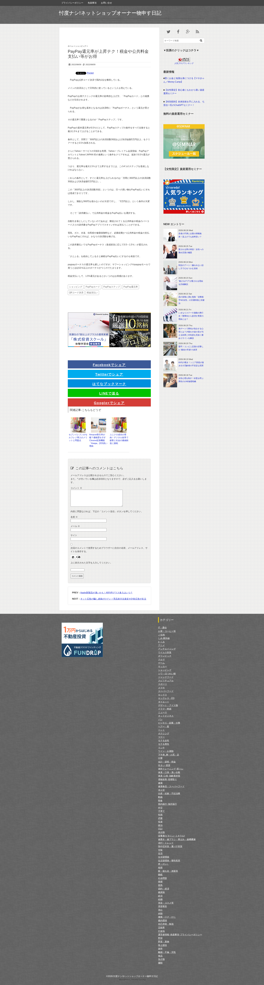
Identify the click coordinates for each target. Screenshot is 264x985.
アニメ (161, 645)
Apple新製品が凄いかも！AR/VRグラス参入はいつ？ (106, 592)
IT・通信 (162, 627)
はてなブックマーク (109, 384)
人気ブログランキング (184, 63)
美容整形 (162, 906)
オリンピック (164, 656)
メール (75, 526)
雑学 (160, 949)
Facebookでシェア (109, 365)
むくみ (161, 642)
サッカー (162, 666)
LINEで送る (109, 393)
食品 (160, 956)
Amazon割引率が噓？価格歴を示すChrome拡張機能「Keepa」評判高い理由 (98, 440)
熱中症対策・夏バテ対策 (170, 846)
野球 (160, 938)
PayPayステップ (111, 287)
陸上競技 (162, 945)
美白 (160, 910)
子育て (161, 811)
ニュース (162, 712)
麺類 (160, 963)
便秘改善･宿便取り (167, 779)
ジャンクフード (166, 677)
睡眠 (160, 874)
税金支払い (92, 292)
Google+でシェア (109, 403)
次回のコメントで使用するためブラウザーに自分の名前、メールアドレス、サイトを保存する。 (109, 550)
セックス (162, 695)
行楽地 (161, 931)
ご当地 (161, 635)
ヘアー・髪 (163, 726)
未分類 (161, 832)
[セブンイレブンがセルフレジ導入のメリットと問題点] (78, 419)
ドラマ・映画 (164, 709)
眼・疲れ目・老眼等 (168, 871)
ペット (161, 730)
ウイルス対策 (164, 652)
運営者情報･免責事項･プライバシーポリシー (180, 934)
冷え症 (161, 790)
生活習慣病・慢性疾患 (169, 860)
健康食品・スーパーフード (171, 786)
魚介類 (161, 959)
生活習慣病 (163, 857)
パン (160, 719)
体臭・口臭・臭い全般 (169, 772)
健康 (160, 783)
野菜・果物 (163, 941)
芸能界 (161, 927)
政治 (160, 825)
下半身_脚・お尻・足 (168, 755)
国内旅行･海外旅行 (167, 804)
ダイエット (163, 702)
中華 (160, 758)
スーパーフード (166, 691)
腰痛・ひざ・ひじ (167, 917)
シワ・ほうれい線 (167, 673)
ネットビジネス (166, 716)
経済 (160, 896)
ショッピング (75, 287)
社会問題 (162, 878)
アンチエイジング (167, 649)
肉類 (160, 913)
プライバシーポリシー (72, 3)
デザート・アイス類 (168, 705)
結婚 (160, 899)
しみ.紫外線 (164, 638)
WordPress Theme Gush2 (132, 980)
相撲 (160, 867)
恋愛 (160, 818)
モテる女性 (163, 740)
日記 (160, 829)
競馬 (160, 885)
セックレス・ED (166, 698)
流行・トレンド (166, 843)
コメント (76, 488)
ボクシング (163, 733)
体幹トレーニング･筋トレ (170, 769)
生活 (160, 853)
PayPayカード (93, 287)
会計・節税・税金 (167, 762)
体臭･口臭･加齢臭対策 (169, 776)
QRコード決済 (76, 292)
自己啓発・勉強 (166, 924)
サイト (74, 535)
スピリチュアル (166, 680)
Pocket (90, 73)
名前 (74, 517)
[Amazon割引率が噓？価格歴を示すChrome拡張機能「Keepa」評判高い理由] (98, 419)
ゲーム (161, 663)
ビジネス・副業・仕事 (169, 723)
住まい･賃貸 (164, 765)
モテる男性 (163, 744)
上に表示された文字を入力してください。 (91, 563)
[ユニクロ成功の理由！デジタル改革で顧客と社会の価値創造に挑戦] (119, 419)
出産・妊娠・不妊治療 (169, 793)
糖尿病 (161, 892)
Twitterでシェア (109, 374)
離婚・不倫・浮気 (167, 952)
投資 (160, 822)
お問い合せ (106, 3)
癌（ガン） (163, 864)
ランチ (161, 748)
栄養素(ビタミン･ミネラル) (171, 836)
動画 (160, 797)
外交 (160, 807)
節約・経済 (163, 889)
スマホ (161, 688)
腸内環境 (162, 920)
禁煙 (160, 882)
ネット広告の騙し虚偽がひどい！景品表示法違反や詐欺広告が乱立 (113, 599)
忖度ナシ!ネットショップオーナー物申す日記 (110, 13)
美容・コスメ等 (166, 903)
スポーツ (162, 684)
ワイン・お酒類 (166, 751)
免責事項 (92, 3)
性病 (160, 815)
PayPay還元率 (130, 287)
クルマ (161, 659)
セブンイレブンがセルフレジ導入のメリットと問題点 (78, 437)
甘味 (160, 850)
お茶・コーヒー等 (167, 631)
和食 (160, 800)
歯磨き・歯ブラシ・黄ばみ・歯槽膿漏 (177, 839)
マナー (161, 737)
